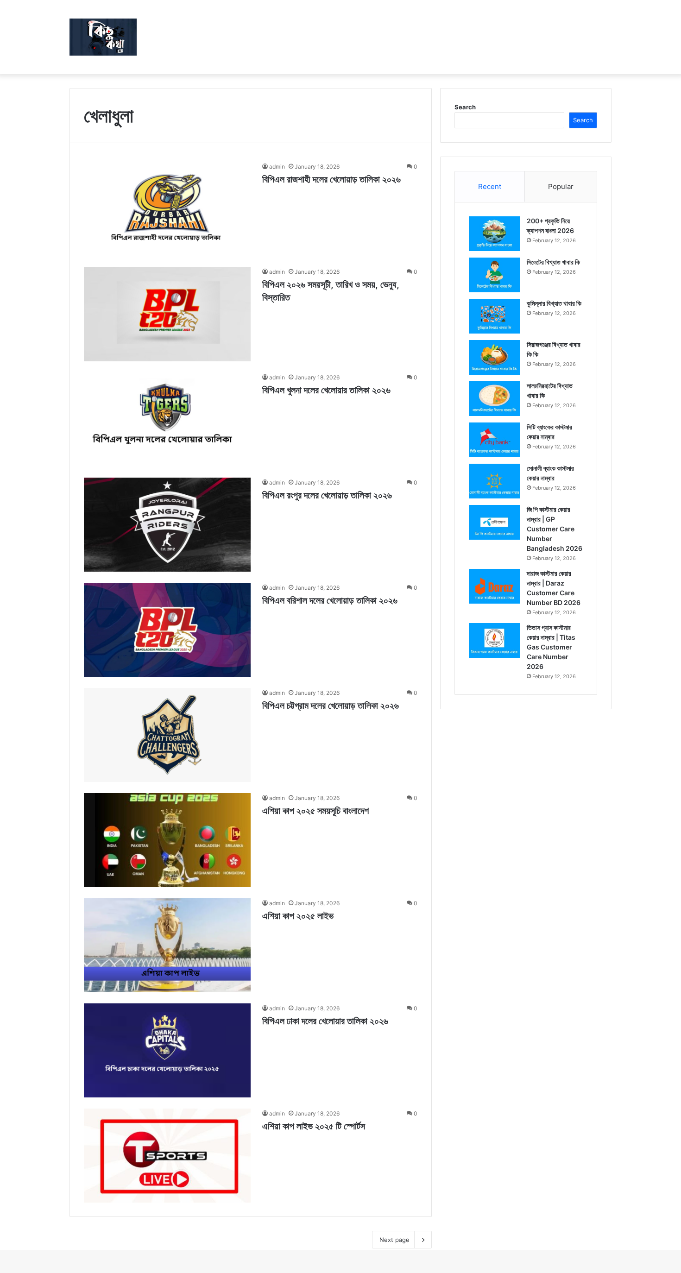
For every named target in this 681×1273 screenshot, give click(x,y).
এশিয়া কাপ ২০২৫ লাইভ (298, 915)
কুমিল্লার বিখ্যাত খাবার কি (554, 303)
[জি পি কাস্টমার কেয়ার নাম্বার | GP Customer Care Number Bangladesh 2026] (494, 522)
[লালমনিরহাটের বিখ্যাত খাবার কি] (494, 398)
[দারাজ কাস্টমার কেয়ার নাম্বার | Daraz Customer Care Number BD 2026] (494, 586)
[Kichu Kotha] (103, 37)
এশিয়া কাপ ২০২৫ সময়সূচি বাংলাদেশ (315, 810)
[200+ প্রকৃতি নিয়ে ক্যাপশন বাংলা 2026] (494, 233)
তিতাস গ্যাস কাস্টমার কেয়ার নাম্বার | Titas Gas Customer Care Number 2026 (551, 647)
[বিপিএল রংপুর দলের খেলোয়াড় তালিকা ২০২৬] (167, 525)
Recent (489, 186)
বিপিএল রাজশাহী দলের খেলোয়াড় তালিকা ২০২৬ (331, 179)
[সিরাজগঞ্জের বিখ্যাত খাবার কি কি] (494, 357)
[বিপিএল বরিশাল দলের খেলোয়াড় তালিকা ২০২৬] (167, 630)
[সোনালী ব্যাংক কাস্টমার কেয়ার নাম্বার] (494, 481)
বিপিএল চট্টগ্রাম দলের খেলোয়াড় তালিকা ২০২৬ (330, 705)
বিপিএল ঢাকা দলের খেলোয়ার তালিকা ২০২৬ (325, 1021)
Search (465, 107)
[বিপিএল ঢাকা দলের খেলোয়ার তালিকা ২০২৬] (167, 1050)
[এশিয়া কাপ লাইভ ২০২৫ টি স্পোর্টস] (167, 1156)
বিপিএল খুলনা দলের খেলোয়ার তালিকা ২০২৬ (326, 390)
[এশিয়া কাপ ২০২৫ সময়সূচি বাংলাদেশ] (167, 840)
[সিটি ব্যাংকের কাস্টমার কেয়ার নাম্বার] (494, 439)
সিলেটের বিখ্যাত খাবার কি (553, 262)
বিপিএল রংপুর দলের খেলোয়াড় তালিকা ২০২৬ (327, 495)
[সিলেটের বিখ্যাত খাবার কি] (494, 275)
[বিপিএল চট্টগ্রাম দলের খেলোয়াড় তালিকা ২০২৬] (167, 735)
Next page (394, 1239)
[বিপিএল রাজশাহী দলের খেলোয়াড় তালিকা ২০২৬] (167, 209)
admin (277, 166)
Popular (561, 186)
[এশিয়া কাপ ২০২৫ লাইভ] (167, 945)
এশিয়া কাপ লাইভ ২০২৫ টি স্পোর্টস (313, 1126)
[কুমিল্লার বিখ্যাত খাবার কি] (494, 316)
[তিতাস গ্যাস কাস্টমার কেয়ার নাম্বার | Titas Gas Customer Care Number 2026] (494, 640)
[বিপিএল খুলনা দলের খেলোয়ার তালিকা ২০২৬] (167, 419)
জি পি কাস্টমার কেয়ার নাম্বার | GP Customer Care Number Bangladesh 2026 (554, 528)
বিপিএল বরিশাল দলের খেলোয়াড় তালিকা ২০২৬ (329, 600)
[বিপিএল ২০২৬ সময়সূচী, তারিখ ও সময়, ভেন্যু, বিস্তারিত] (167, 314)
